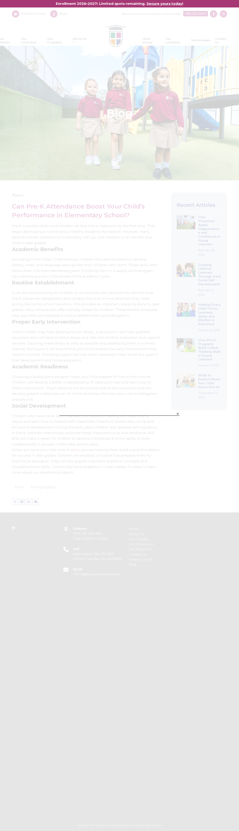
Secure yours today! (165, 3)
